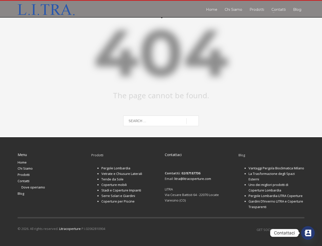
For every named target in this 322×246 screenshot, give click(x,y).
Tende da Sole (112, 179)
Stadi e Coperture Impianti (121, 190)
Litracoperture (70, 228)
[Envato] (300, 229)
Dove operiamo (33, 187)
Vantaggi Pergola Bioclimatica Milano (276, 168)
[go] (192, 121)
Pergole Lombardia (115, 168)
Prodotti (24, 174)
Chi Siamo (25, 168)
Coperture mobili (114, 184)
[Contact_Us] (308, 233)
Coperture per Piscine (118, 201)
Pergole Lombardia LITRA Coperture (276, 195)
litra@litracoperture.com (192, 178)
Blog (21, 193)
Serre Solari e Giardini (118, 195)
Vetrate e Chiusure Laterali (121, 173)
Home (22, 162)
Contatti (23, 181)
